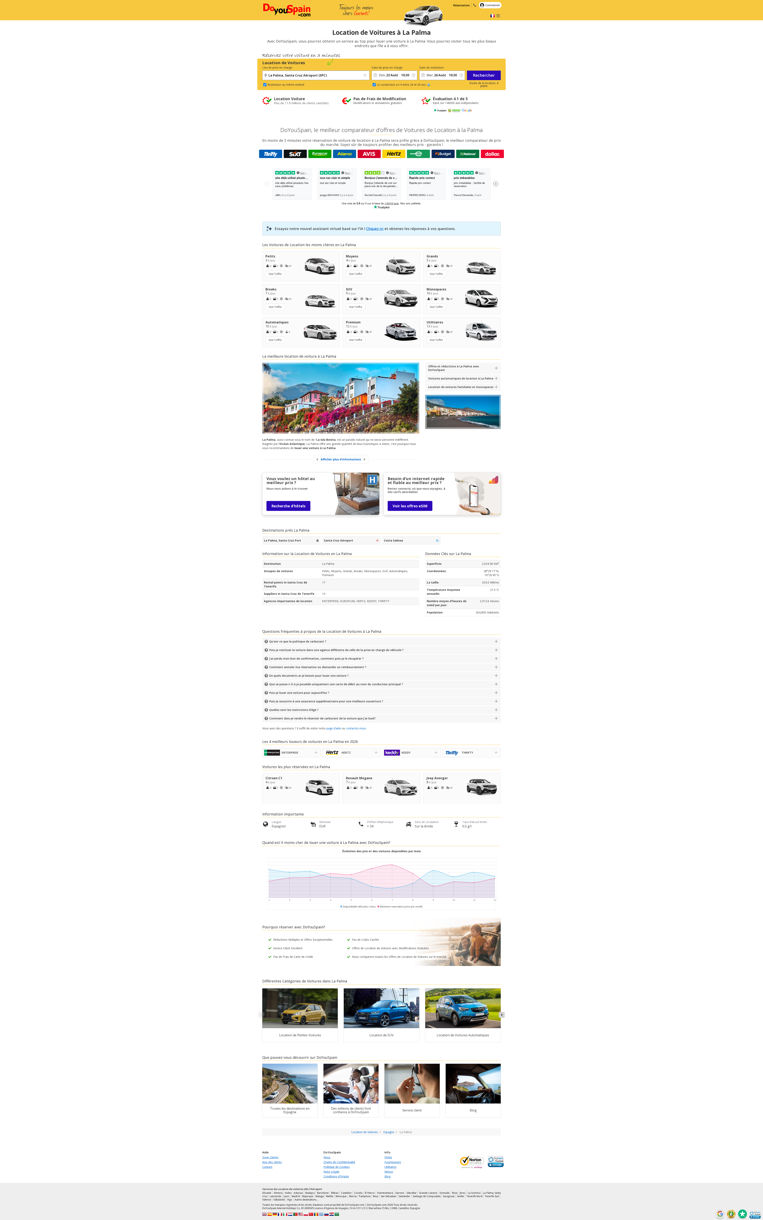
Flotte (388, 1157)
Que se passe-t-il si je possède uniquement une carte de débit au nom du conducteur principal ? (336, 684)
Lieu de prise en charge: (277, 67)
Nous (326, 1157)
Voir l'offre (275, 274)
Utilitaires (390, 1167)
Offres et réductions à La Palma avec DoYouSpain (453, 368)
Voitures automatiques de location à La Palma (460, 378)
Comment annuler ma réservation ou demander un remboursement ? (317, 667)
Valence (266, 1199)
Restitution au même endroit (285, 84)
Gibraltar (412, 1193)
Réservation (461, 5)
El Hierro (370, 1193)
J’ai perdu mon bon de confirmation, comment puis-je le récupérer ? (316, 658)
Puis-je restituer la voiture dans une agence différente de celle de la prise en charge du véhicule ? (336, 650)
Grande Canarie (428, 1193)
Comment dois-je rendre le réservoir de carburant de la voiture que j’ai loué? (322, 718)
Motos (388, 1171)
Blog (387, 1176)
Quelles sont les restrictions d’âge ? (294, 710)
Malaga (320, 1196)
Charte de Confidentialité (339, 1162)
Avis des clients (272, 1162)
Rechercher (484, 75)
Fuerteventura (385, 1193)
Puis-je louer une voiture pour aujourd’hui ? (299, 693)
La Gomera (474, 1193)
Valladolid (279, 1199)
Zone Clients (270, 1157)
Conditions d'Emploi (336, 1176)
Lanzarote (275, 1196)
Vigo (289, 1199)
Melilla (329, 1196)
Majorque (307, 1196)
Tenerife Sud (492, 1196)
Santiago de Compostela (427, 1196)
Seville (460, 1196)
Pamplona (365, 1196)
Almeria (278, 1193)
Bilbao (335, 1193)
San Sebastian (388, 1196)
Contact (267, 1167)
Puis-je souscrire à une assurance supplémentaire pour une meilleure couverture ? (326, 701)
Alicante (266, 1193)
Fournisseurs (392, 1162)
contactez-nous (356, 728)
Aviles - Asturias (294, 1193)
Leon (286, 1196)
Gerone (399, 1193)
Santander (404, 1196)
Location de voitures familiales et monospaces (460, 387)
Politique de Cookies (336, 1167)
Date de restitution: (431, 67)
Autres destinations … (306, 1199)
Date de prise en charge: (385, 67)
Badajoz (310, 1193)
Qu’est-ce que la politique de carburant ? (297, 641)
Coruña (358, 1193)
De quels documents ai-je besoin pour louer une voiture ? (309, 675)
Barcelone (323, 1193)
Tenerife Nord (474, 1196)
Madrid (296, 1196)
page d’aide (333, 728)
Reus (375, 1196)
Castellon (346, 1193)
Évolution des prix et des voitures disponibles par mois (381, 851)
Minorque (341, 1196)
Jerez (462, 1193)
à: (400, 67)
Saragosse (449, 1196)
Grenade (444, 1193)
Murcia (353, 1196)
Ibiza (454, 1193)
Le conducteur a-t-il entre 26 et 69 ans (401, 84)
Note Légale (331, 1171)
